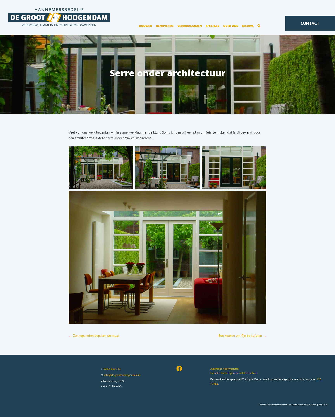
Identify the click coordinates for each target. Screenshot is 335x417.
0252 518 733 (112, 368)
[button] (259, 26)
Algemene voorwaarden (224, 368)
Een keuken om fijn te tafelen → (242, 335)
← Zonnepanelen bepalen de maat (94, 335)
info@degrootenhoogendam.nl (122, 375)
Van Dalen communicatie (299, 404)
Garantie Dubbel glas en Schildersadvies (234, 373)
